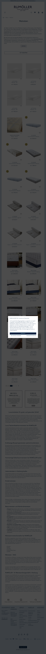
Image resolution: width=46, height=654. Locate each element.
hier (27, 329)
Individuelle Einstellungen (31, 335)
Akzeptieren (23, 333)
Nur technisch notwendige (16, 335)
